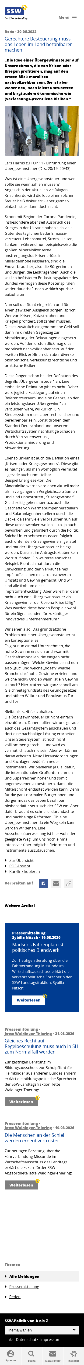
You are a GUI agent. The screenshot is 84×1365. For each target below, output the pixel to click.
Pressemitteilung (24, 1286)
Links (9, 1339)
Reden (15, 1296)
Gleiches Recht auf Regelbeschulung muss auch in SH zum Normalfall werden (41, 1046)
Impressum (50, 1339)
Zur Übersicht (21, 860)
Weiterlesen (29, 1000)
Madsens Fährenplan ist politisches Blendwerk (37, 947)
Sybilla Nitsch (25, 937)
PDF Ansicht (19, 866)
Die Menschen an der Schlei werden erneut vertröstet (34, 1137)
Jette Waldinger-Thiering (28, 1033)
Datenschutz (27, 1339)
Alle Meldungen (24, 1276)
